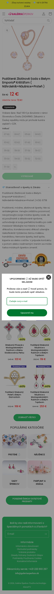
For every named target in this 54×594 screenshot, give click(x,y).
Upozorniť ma (27, 313)
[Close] (48, 277)
